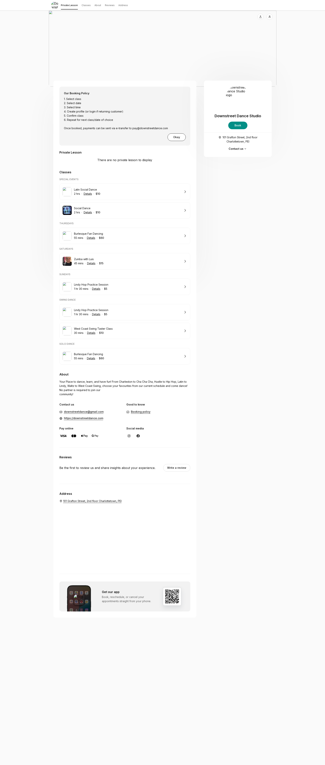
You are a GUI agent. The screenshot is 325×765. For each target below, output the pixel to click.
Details (88, 193)
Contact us (236, 148)
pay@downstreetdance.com (150, 128)
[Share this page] (260, 17)
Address (123, 5)
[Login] (270, 17)
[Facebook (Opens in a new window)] (138, 436)
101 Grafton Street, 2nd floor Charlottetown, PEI (240, 139)
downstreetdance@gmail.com (84, 411)
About (97, 5)
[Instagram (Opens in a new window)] (129, 436)
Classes (86, 5)
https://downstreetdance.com (83, 418)
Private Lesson (69, 5)
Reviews (110, 5)
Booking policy (140, 411)
